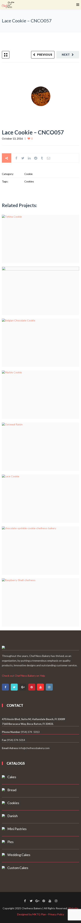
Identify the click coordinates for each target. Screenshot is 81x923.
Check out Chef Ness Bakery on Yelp (23, 675)
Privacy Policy (56, 914)
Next (66, 54)
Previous (44, 54)
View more (40, 239)
